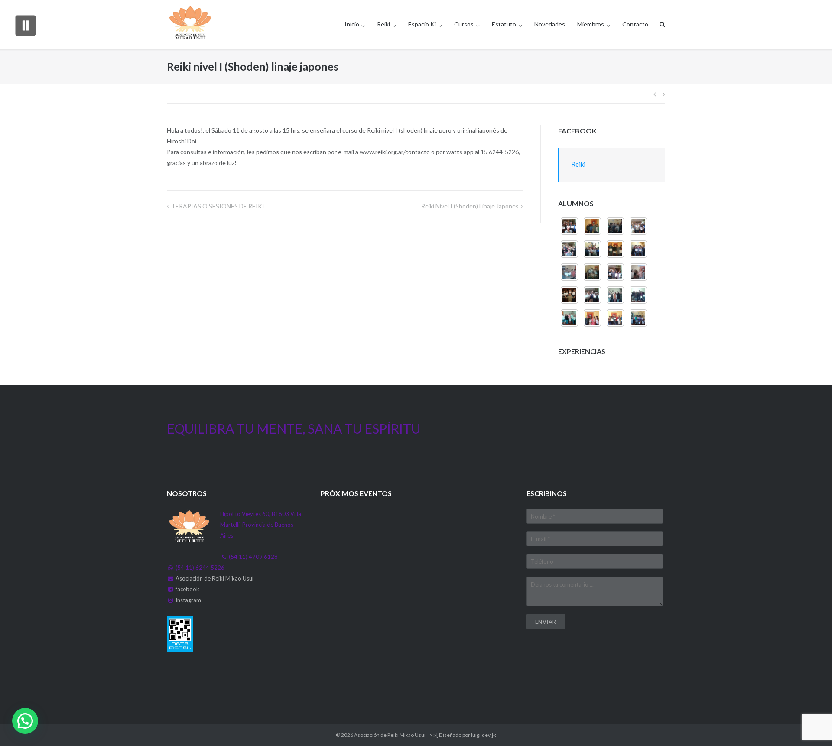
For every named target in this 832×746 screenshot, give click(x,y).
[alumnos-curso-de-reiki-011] (592, 249)
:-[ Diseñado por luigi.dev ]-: (464, 735)
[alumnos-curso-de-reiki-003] (638, 272)
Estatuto (504, 24)
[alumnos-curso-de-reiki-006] (615, 272)
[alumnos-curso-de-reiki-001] (592, 295)
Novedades (549, 24)
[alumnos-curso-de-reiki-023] (615, 318)
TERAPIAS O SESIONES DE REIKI (217, 206)
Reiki (383, 24)
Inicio (351, 24)
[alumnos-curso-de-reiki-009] (638, 249)
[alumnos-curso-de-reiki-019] (615, 295)
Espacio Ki (422, 24)
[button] (25, 721)
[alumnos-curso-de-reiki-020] (638, 295)
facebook (187, 589)
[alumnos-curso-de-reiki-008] (569, 272)
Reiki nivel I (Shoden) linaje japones (470, 206)
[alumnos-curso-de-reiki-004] (569, 226)
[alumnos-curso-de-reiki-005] (592, 226)
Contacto (635, 24)
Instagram (188, 600)
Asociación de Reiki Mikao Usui (215, 578)
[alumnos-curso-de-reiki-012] (569, 249)
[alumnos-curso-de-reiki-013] (638, 226)
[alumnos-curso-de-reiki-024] (638, 318)
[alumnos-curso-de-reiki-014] (615, 226)
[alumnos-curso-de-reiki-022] (592, 318)
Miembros (590, 24)
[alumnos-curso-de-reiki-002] (569, 295)
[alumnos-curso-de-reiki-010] (615, 249)
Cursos (464, 24)
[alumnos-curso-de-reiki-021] (569, 318)
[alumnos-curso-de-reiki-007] (592, 272)
